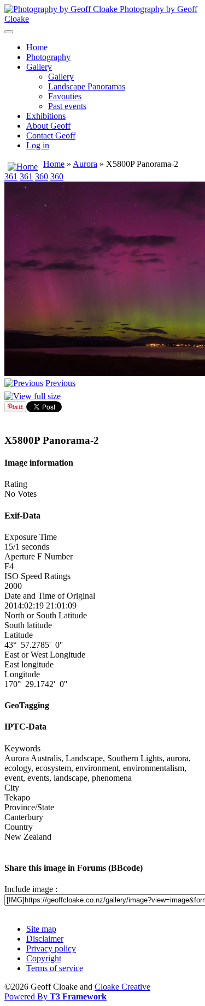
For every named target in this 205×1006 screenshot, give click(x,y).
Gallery (39, 66)
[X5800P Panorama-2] (32, 396)
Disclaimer (44, 938)
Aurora (85, 163)
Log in (37, 145)
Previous (60, 383)
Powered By (55, 996)
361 (10, 176)
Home (37, 47)
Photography (48, 57)
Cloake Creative (122, 986)
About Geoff (48, 125)
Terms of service (54, 968)
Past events (67, 106)
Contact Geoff (50, 135)
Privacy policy (51, 948)
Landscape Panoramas (86, 86)
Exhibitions (46, 116)
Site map (41, 928)
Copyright (43, 958)
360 (41, 176)
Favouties (64, 96)
